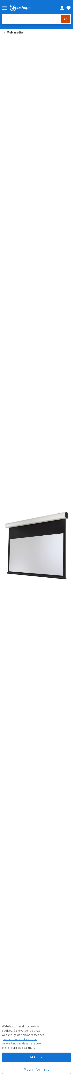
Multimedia (15, 32)
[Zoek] (65, 19)
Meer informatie (36, 1069)
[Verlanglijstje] (68, 7)
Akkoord (36, 1057)
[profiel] (62, 7)
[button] (36, 546)
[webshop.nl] (30, 8)
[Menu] (4, 8)
